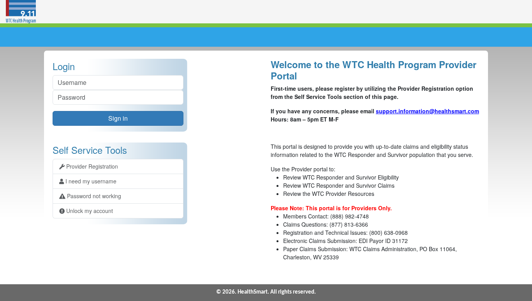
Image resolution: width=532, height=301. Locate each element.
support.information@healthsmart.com (427, 111)
